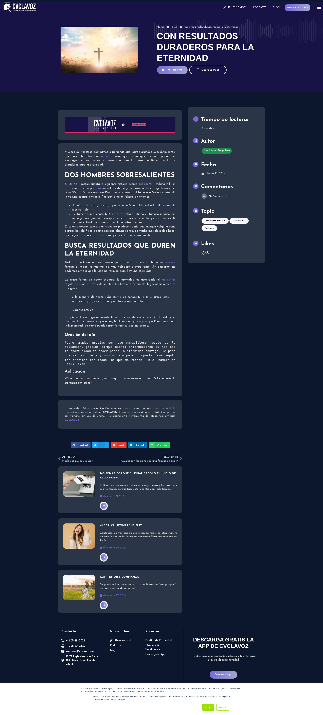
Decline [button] (222, 707)
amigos (170, 262)
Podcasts (259, 7)
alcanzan (107, 156)
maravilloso (168, 280)
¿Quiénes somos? (234, 7)
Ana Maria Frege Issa (217, 150)
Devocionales (239, 221)
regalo (143, 321)
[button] (81, 445)
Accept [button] (208, 707)
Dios (98, 188)
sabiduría (110, 355)
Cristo (101, 235)
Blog (276, 7)
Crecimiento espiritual (215, 221)
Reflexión (209, 228)
